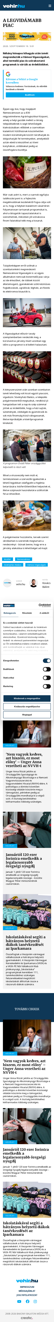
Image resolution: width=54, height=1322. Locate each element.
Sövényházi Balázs (12, 564)
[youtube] (19, 1302)
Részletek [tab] (27, 613)
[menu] (50, 6)
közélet (7, 559)
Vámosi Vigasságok (36, 564)
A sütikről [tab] (44, 613)
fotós (45, 580)
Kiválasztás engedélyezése (27, 706)
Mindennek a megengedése (27, 698)
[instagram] (35, 1302)
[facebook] (27, 1302)
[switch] (47, 669)
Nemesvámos (23, 559)
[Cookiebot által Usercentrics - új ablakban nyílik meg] (39, 605)
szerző (19, 581)
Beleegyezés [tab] (10, 613)
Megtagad (27, 715)
